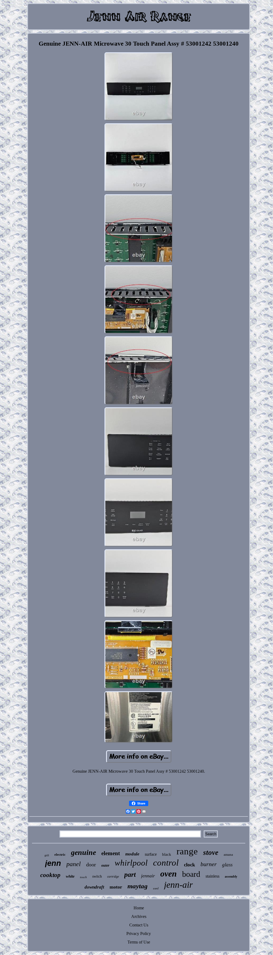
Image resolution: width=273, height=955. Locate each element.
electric (60, 855)
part (130, 874)
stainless (212, 876)
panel (73, 864)
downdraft (94, 887)
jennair (148, 875)
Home (139, 908)
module (132, 854)
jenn (53, 863)
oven (168, 873)
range (187, 851)
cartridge (113, 876)
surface (151, 854)
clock (189, 864)
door (91, 864)
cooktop (50, 875)
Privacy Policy (138, 933)
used (156, 888)
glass (227, 864)
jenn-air (178, 885)
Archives (138, 916)
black (166, 854)
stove (210, 853)
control (166, 862)
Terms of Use (138, 942)
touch (83, 877)
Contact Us (138, 925)
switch (97, 876)
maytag (137, 886)
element (110, 853)
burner (208, 864)
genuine (83, 852)
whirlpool (131, 862)
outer (105, 865)
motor (116, 887)
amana (228, 855)
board (191, 874)
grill (47, 855)
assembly (231, 876)
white (70, 876)
